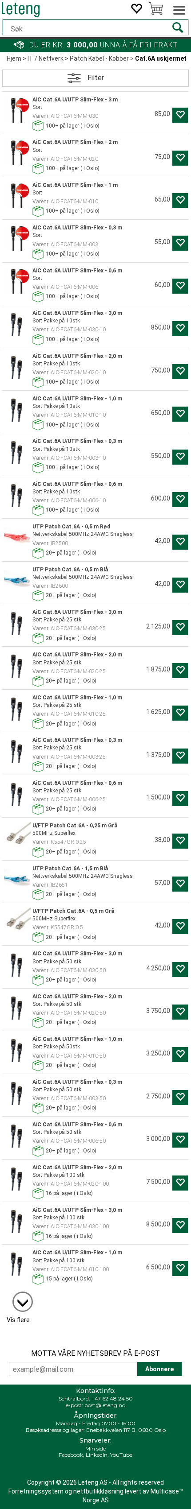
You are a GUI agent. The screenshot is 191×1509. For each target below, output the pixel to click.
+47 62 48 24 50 (112, 1398)
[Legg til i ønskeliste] (180, 115)
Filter (96, 78)
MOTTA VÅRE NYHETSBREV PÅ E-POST (95, 1353)
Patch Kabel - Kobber (99, 58)
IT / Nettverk (46, 58)
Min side (95, 1448)
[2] (18, 1297)
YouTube (121, 1454)
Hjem (14, 58)
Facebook (71, 1454)
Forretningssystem (36, 1491)
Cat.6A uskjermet (161, 58)
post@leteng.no (104, 1405)
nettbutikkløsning (98, 1491)
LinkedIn (96, 1454)
